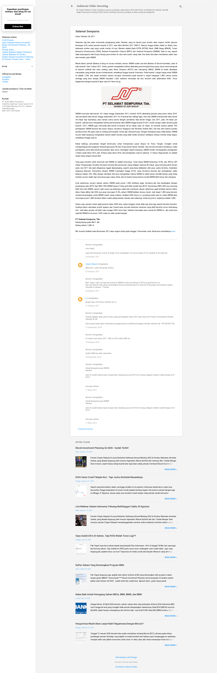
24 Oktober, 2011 (92, 257)
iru (87, 298)
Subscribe (17, 26)
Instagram (6, 77)
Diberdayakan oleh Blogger (126, 657)
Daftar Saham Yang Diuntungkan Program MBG (99, 565)
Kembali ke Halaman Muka (126, 667)
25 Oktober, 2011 (92, 271)
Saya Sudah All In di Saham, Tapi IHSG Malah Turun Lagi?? (105, 535)
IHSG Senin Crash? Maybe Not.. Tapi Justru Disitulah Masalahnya (109, 477)
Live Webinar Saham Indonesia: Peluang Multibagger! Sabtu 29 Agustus (112, 506)
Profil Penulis (8, 40)
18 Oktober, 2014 (92, 342)
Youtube (5, 79)
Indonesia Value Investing (92, 6)
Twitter (5, 82)
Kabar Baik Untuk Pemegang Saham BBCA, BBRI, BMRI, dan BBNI (108, 594)
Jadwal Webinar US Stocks (14, 54)
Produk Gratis (8, 50)
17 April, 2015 (91, 390)
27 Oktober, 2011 (92, 306)
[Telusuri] (180, 7)
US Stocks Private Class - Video (16, 59)
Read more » (171, 469)
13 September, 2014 (94, 327)
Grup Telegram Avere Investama (16, 42)
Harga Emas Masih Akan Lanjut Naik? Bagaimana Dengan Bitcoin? (109, 623)
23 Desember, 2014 (93, 357)
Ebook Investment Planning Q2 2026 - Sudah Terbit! (102, 448)
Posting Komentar (85, 429)
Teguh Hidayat (91, 264)
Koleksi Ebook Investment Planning (17, 57)
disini (173, 231)
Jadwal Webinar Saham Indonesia (17, 52)
